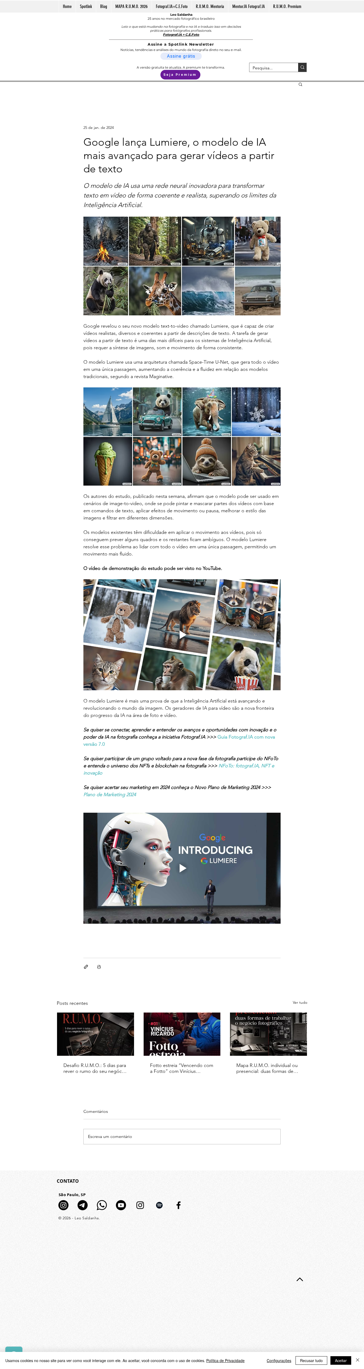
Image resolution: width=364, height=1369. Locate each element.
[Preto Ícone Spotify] (159, 1205)
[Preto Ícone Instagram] (140, 1205)
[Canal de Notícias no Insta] (63, 1205)
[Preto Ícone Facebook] (178, 1205)
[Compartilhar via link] (85, 966)
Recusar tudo (311, 1360)
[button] (300, 84)
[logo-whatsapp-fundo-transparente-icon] (102, 1205)
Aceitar (341, 1360)
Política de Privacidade (225, 1360)
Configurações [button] (279, 1360)
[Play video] (182, 634)
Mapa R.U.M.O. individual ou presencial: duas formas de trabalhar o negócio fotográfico (267, 1068)
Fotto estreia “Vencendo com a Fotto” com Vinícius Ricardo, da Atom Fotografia (181, 1068)
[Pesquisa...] (302, 67)
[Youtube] (121, 1205)
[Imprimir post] (99, 966)
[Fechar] (357, 1360)
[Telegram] (83, 1205)
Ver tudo (300, 1002)
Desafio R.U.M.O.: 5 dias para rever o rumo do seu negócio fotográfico (94, 1068)
